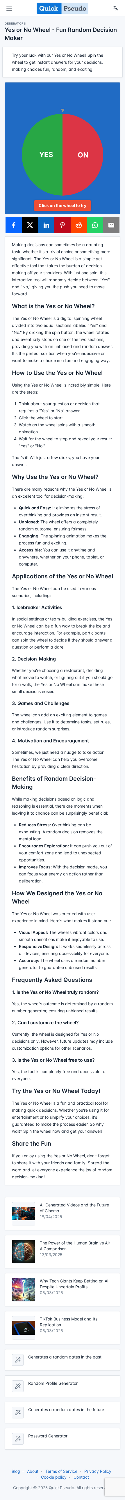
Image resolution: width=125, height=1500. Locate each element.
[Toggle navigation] (9, 8)
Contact (81, 1477)
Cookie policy (54, 1477)
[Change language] (115, 8)
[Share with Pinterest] (62, 225)
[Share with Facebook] (14, 225)
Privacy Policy (97, 1471)
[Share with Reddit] (79, 225)
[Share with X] (30, 225)
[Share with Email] (111, 225)
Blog (16, 1471)
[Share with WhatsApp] (95, 225)
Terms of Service (61, 1471)
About (32, 1471)
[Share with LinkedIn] (46, 225)
